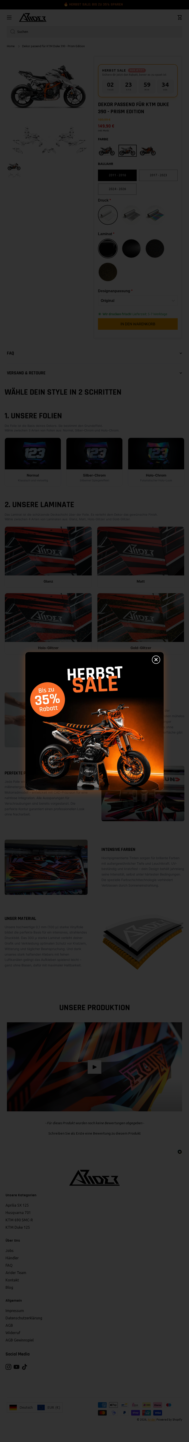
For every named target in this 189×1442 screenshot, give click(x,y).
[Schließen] (156, 660)
